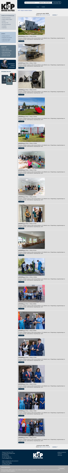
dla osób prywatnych (6, 24)
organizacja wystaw (6, 39)
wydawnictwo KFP (6, 40)
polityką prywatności (32, 469)
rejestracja (4, 27)
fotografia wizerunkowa (7, 37)
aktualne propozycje (6, 17)
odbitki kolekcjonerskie (7, 50)
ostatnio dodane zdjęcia (7, 19)
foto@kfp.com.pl (8, 458)
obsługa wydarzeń (6, 35)
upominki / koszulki (6, 55)
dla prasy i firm (5, 22)
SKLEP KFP (4, 46)
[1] (40, 14)
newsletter (4, 26)
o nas (38, 6)
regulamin (60, 453)
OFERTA (3, 33)
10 (49, 14)
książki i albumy (5, 49)
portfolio (4, 21)
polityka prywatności (62, 452)
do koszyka (21, 41)
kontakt (43, 6)
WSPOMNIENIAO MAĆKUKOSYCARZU (11, 65)
